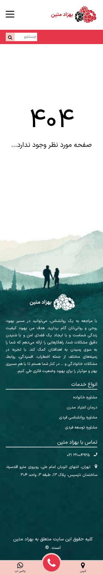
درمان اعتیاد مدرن (82, 407)
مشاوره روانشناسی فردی (78, 417)
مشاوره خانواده (85, 397)
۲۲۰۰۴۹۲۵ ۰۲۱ (79, 455)
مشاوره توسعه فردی (81, 427)
